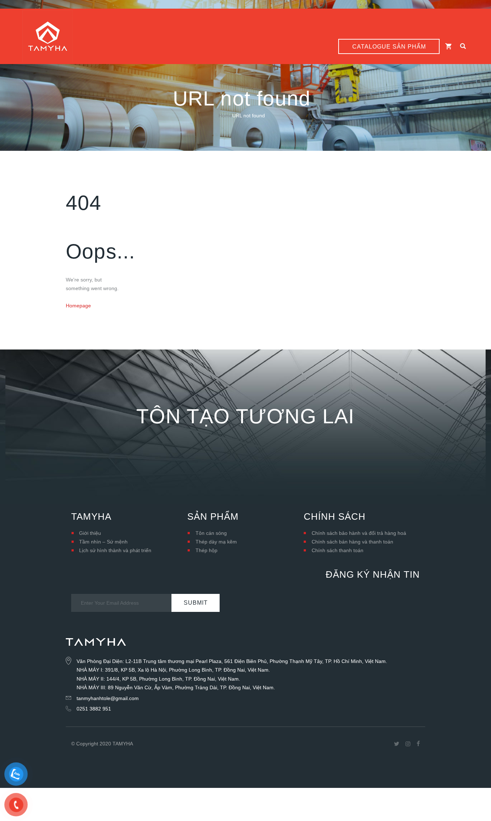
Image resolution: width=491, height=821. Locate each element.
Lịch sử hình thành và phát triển (115, 550)
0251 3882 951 (94, 709)
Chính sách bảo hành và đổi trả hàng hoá (359, 533)
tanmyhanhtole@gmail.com (108, 698)
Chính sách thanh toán (337, 550)
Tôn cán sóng (211, 533)
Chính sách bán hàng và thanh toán (352, 542)
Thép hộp (206, 550)
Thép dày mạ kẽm (216, 542)
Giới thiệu (90, 533)
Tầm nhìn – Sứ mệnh (103, 542)
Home (225, 115)
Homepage (78, 305)
